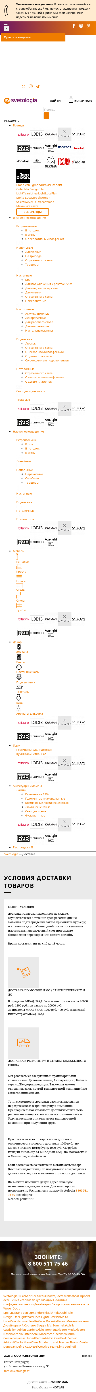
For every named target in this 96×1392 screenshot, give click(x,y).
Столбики (32, 478)
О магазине (12, 73)
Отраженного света (38, 260)
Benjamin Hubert (24, 1338)
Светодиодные (35, 811)
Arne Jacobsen (57, 1334)
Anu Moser (40, 1334)
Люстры (30, 343)
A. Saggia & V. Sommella (50, 1325)
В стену (30, 235)
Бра (27, 280)
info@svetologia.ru (17, 1371)
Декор (17, 642)
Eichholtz (54, 1313)
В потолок (32, 230)
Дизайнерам (43, 1304)
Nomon (23, 1321)
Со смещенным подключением (47, 360)
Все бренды (32, 212)
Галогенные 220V (37, 794)
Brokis (44, 1313)
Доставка (10, 54)
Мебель (18, 551)
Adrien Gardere (27, 1330)
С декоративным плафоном (44, 239)
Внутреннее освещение (29, 218)
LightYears (26, 1317)
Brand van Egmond (27, 1313)
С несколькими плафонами (44, 352)
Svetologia (11, 854)
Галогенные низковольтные (45, 798)
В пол (29, 444)
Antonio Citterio (22, 1334)
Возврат (73, 1296)
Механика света (78, 1321)
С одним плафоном (38, 356)
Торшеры (32, 264)
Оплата (9, 46)
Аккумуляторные (37, 313)
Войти (55, 101)
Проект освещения (17, 37)
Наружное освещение (28, 431)
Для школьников (37, 326)
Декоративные (35, 318)
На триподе (33, 256)
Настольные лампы (39, 330)
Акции (48, 1300)
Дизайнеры (11, 1325)
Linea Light (40, 1317)
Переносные (34, 474)
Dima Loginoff (66, 1347)
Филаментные (35, 815)
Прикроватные (35, 301)
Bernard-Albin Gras (47, 1338)
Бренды (18, 125)
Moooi (14, 1321)
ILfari (16, 1317)
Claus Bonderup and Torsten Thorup (55, 1342)
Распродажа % (23, 847)
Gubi (63, 1313)
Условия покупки (32, 1300)
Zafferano (60, 1321)
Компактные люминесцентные (47, 803)
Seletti (33, 1321)
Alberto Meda (66, 1330)
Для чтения (33, 252)
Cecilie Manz (23, 1342)
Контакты (10, 81)
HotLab (58, 1387)
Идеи (16, 745)
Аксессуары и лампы (27, 786)
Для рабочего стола (39, 322)
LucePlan (54, 1317)
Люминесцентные (37, 807)
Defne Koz (23, 1347)
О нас (21, 1296)
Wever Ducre (45, 1321)
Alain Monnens (47, 1330)
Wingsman (60, 1382)
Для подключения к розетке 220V (48, 284)
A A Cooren (26, 1325)
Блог (28, 1296)
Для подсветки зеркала (41, 288)
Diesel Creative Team (43, 1347)
